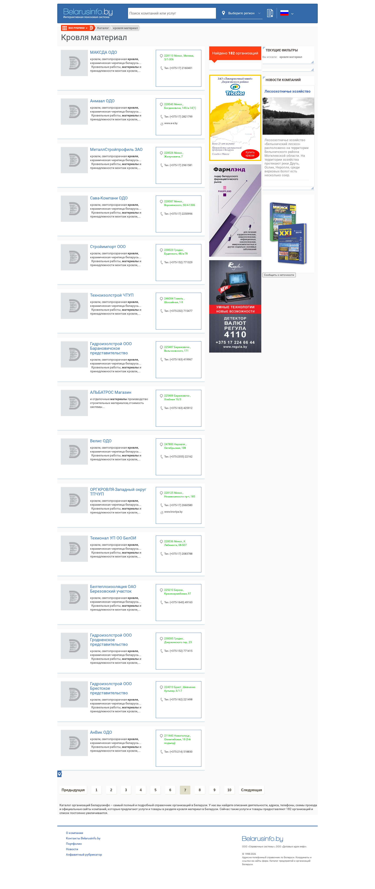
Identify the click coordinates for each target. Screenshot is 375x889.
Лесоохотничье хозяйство (288, 91)
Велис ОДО (101, 440)
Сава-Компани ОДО (109, 198)
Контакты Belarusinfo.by (83, 838)
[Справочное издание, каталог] (288, 233)
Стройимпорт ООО (108, 246)
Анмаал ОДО (102, 100)
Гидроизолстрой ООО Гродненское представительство (111, 640)
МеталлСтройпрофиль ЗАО (116, 149)
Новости (72, 849)
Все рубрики (77, 28)
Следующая (251, 790)
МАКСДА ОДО (103, 52)
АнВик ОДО (101, 732)
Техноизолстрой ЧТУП (112, 295)
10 (229, 790)
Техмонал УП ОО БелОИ (113, 538)
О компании (74, 833)
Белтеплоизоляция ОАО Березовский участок (113, 589)
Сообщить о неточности (279, 274)
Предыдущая (73, 790)
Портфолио (74, 843)
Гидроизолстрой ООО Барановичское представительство (111, 348)
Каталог (103, 28)
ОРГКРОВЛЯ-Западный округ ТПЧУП (118, 492)
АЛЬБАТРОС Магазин (110, 392)
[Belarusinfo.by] (88, 13)
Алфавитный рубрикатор (84, 854)
